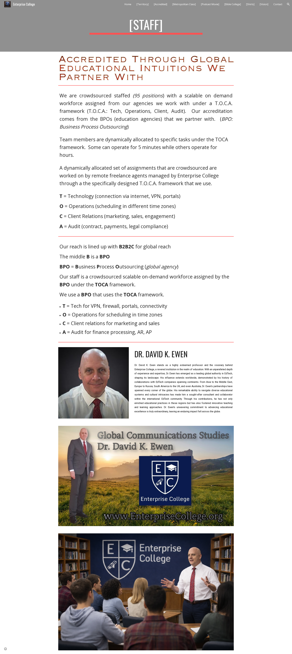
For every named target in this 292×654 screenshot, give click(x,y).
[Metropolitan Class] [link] (184, 4)
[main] (146, 26)
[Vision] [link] (264, 4)
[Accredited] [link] (160, 4)
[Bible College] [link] (232, 4)
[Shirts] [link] (250, 4)
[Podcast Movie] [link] (210, 4)
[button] (288, 4)
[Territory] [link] (142, 4)
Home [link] (127, 4)
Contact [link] (277, 4)
